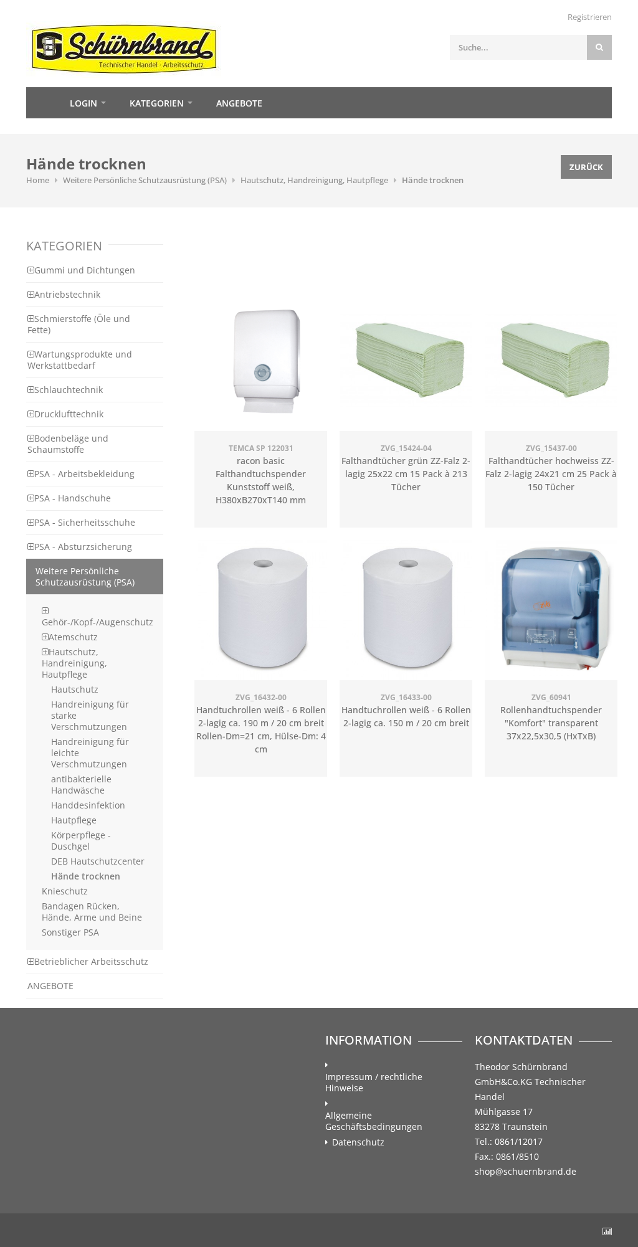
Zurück (586, 167)
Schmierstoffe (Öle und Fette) (78, 324)
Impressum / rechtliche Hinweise (373, 1082)
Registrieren (590, 16)
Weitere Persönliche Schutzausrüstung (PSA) (145, 180)
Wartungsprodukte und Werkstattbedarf (79, 359)
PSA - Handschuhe (72, 498)
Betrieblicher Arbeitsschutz (91, 961)
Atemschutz (73, 637)
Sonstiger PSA (70, 932)
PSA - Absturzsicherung (83, 546)
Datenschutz (358, 1142)
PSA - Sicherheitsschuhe (84, 522)
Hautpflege (74, 820)
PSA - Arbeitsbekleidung (84, 474)
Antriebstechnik (67, 294)
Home (41, 102)
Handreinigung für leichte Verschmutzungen (90, 753)
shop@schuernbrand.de (525, 1171)
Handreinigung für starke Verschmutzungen (90, 715)
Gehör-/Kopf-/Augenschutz (97, 622)
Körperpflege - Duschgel (81, 840)
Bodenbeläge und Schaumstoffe (67, 443)
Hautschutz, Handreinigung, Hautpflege (314, 180)
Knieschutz (65, 891)
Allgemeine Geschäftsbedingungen (373, 1121)
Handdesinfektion (88, 805)
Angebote (239, 103)
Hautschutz (74, 689)
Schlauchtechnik (68, 390)
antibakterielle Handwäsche (81, 784)
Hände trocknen (433, 180)
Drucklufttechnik (68, 414)
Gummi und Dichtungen (84, 270)
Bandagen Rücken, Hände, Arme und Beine (92, 911)
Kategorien (157, 103)
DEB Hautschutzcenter (98, 861)
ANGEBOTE (50, 986)
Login (83, 103)
